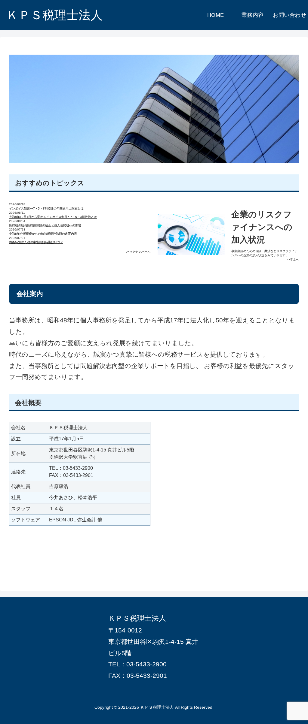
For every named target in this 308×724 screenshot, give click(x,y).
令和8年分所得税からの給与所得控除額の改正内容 (43, 233)
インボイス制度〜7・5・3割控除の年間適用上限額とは (46, 208)
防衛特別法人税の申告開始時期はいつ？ (36, 242)
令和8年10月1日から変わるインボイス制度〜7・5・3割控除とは (53, 217)
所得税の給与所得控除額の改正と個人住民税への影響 (45, 225)
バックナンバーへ (138, 251)
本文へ (294, 259)
